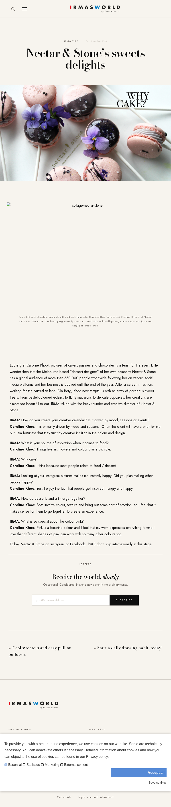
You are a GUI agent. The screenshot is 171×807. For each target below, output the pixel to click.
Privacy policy (97, 756)
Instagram (57, 544)
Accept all (156, 772)
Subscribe (124, 600)
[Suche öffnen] (12, 8)
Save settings (158, 782)
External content (76, 764)
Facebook (77, 544)
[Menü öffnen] (24, 8)
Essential (15, 764)
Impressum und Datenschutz (96, 797)
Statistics (33, 764)
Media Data (64, 797)
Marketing (52, 764)
